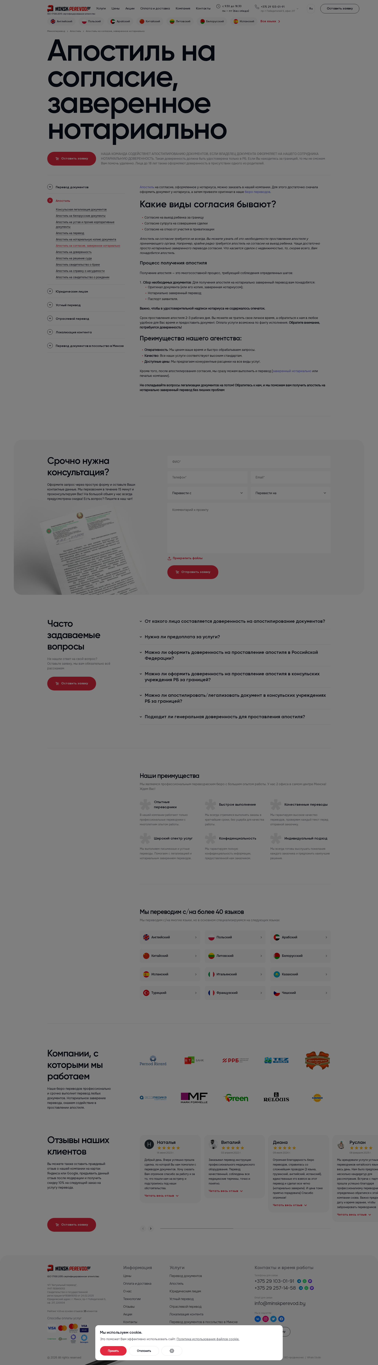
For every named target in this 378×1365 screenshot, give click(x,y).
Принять (113, 1351)
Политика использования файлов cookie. (208, 1339)
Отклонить (144, 1351)
